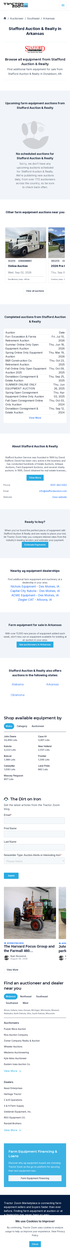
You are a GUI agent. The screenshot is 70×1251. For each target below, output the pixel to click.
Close (35, 1244)
